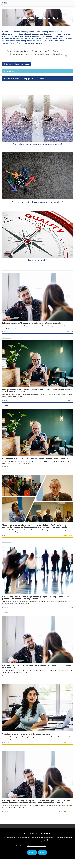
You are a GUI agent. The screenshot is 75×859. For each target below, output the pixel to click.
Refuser (42, 852)
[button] (72, 2)
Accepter (32, 852)
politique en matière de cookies (36, 846)
